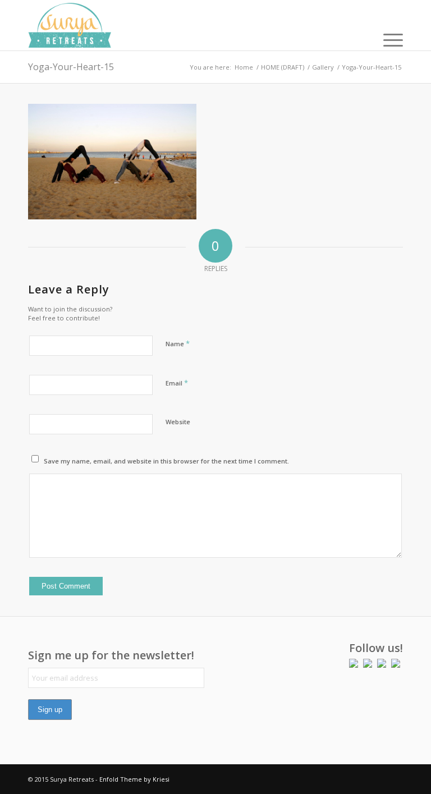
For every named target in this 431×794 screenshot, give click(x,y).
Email (177, 383)
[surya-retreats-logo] (69, 25)
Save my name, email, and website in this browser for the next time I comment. (166, 461)
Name (178, 343)
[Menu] (387, 39)
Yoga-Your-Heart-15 (71, 67)
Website (178, 421)
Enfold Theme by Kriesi (134, 779)
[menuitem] (387, 39)
